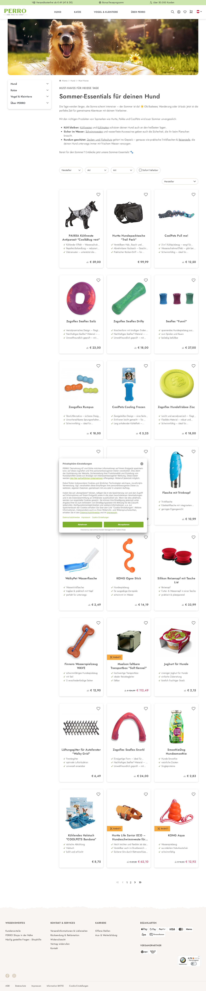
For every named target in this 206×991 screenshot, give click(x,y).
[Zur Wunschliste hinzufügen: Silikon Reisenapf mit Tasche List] (193, 537)
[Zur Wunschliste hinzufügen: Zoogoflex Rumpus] (98, 366)
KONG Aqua (176, 835)
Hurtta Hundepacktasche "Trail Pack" (128, 238)
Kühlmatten (103, 127)
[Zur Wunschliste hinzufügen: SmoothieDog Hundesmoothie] (193, 708)
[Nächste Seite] (135, 882)
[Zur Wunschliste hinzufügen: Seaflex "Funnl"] (193, 280)
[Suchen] (173, 12)
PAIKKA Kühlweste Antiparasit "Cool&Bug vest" (81, 238)
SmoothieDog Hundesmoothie (176, 752)
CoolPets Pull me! (176, 236)
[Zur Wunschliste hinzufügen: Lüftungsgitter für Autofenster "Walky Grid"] (98, 708)
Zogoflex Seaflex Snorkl (129, 750)
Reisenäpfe (184, 140)
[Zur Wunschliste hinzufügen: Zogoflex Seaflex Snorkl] (146, 708)
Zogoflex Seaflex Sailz (81, 321)
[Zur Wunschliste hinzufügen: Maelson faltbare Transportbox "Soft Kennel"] (146, 623)
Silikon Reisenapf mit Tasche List (176, 580)
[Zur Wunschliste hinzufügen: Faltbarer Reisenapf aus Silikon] (146, 451)
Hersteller (66, 170)
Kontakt (54, 948)
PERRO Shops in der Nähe (19, 935)
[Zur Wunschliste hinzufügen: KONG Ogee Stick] (146, 537)
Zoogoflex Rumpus (81, 407)
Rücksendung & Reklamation (64, 935)
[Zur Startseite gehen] (15, 12)
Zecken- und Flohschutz (99, 140)
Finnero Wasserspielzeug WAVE (81, 666)
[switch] (194, 964)
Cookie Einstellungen (78, 986)
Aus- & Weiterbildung (106, 935)
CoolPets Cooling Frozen (128, 407)
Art (89, 170)
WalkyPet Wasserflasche (81, 578)
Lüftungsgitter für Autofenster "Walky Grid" (81, 752)
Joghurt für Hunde (176, 664)
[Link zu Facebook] (7, 975)
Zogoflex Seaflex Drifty (129, 321)
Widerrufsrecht (58, 939)
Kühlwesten (86, 127)
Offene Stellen (102, 930)
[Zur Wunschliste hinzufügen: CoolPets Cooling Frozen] (146, 366)
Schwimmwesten (94, 131)
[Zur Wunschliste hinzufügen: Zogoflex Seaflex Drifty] (146, 280)
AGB (7, 986)
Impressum (36, 986)
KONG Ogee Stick (128, 578)
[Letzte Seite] (140, 882)
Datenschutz (20, 986)
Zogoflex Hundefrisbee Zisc (176, 407)
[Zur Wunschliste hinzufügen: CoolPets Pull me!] (193, 194)
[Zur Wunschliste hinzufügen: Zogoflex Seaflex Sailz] (98, 280)
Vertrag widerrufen (60, 944)
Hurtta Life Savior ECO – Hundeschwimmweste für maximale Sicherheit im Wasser (128, 837)
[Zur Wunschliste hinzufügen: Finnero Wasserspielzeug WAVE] (98, 623)
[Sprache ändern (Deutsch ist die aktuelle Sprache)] (199, 11)
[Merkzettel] (185, 12)
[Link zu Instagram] (14, 975)
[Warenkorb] (191, 12)
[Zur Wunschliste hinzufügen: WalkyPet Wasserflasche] (98, 537)
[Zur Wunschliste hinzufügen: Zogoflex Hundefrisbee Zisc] (193, 366)
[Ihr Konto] (179, 12)
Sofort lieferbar (150, 170)
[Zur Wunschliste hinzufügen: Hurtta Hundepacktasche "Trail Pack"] (146, 194)
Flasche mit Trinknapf (176, 493)
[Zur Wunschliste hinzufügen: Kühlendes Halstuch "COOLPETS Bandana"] (98, 794)
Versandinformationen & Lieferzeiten (69, 930)
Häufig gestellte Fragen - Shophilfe (23, 939)
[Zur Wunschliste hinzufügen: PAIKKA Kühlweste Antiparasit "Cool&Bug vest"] (98, 194)
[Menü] (199, 957)
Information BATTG (55, 986)
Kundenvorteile (13, 930)
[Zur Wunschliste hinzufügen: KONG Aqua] (193, 794)
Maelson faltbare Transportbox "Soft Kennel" (129, 666)
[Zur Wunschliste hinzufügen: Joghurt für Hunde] (193, 623)
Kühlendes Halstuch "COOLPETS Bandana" (81, 837)
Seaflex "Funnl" (176, 321)
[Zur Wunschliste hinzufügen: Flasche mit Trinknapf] (193, 451)
